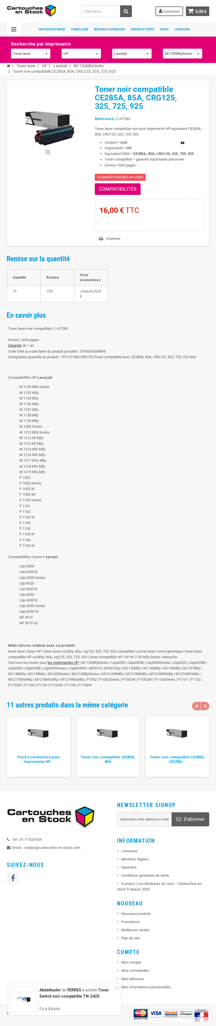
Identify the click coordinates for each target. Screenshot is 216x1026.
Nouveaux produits (136, 914)
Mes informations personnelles (146, 987)
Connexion (171, 11)
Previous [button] (196, 706)
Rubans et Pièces (142, 29)
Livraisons (182, 29)
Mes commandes (135, 970)
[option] (38, 746)
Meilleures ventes (135, 930)
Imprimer (113, 238)
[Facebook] (13, 878)
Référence (104, 119)
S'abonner (194, 819)
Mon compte (131, 962)
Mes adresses (132, 979)
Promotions (130, 922)
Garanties (129, 867)
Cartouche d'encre (52, 29)
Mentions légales (134, 859)
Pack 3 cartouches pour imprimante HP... (38, 759)
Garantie (15, 345)
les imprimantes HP (63, 662)
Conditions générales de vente (145, 875)
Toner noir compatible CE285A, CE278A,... (177, 759)
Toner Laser (79, 29)
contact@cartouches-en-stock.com (52, 847)
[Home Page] (8, 66)
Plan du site (130, 938)
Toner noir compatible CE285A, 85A (108, 759)
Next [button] (205, 706)
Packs (164, 29)
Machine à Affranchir (109, 29)
